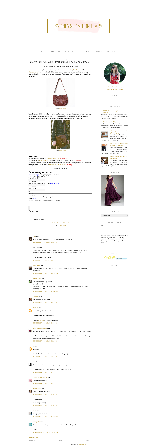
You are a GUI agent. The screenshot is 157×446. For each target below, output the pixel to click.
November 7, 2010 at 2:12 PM (45, 372)
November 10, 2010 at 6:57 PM (45, 432)
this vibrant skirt (78, 70)
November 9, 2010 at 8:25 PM (45, 394)
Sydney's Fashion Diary (78, 26)
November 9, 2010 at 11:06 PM (45, 416)
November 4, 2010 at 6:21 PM (45, 341)
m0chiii (35, 411)
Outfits (98, 51)
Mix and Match (37, 278)
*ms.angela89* (37, 388)
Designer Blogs (82, 444)
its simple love (37, 422)
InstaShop (84, 51)
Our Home (70, 51)
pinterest (69, 222)
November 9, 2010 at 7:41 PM (45, 383)
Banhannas (36, 296)
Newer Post (32, 440)
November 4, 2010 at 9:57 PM (45, 357)
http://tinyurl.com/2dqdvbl (57, 165)
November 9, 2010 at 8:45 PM (45, 405)
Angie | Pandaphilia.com (40, 328)
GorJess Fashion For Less (40, 377)
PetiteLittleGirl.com (53, 158)
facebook (57, 222)
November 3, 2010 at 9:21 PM (45, 260)
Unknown (35, 307)
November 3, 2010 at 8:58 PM (45, 242)
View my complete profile (115, 89)
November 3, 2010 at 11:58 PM (45, 291)
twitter (63, 222)
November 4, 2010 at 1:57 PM (45, 302)
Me (34, 346)
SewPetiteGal (36, 265)
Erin (34, 236)
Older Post (89, 440)
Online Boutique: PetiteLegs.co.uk (111, 122)
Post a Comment (33, 437)
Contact (111, 51)
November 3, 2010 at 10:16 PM (45, 273)
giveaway (41, 320)
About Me (55, 51)
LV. (34, 362)
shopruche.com (33, 72)
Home (43, 51)
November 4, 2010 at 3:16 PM (45, 323)
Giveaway (63, 225)
